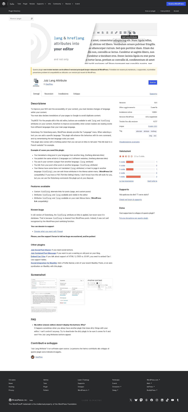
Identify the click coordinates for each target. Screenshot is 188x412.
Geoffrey (49, 84)
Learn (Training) (83, 380)
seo (155, 136)
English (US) (152, 126)
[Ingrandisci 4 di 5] (82, 281)
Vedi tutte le (152, 181)
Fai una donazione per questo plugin (133, 218)
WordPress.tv (83, 390)
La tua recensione (126, 181)
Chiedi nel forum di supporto (130, 199)
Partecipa (115, 380)
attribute (146, 131)
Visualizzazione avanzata (129, 142)
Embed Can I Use (38, 256)
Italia (31, 400)
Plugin (45, 387)
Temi (45, 383)
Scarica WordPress (176, 4)
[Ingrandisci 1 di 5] (54, 281)
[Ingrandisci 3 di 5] (54, 309)
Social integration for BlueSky (44, 263)
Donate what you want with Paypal (48, 231)
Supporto (153, 94)
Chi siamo (12, 380)
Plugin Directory (14, 11)
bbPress (151, 387)
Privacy (11, 390)
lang (150, 136)
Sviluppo (76, 94)
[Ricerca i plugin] (32, 18)
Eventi (114, 383)
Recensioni (48, 94)
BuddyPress (152, 390)
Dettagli (36, 94)
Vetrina (45, 380)
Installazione (63, 94)
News (11, 383)
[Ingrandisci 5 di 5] (110, 281)
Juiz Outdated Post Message (43, 253)
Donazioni (116, 387)
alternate (139, 131)
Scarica (153, 82)
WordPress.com (153, 380)
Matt (149, 383)
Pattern (46, 390)
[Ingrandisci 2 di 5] (54, 294)
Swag (115, 390)
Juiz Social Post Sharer (41, 250)
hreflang (153, 131)
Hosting (11, 387)
